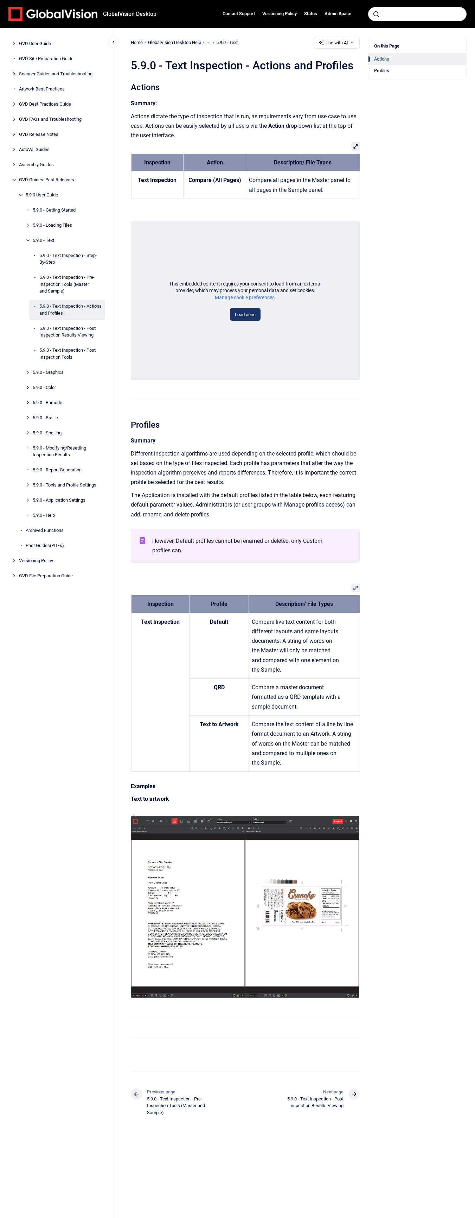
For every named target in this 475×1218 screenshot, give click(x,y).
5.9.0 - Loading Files (52, 225)
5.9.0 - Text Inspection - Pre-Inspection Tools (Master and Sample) (67, 284)
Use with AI (337, 42)
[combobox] (417, 14)
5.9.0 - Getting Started (54, 210)
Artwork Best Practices (42, 89)
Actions (381, 59)
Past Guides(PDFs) (45, 545)
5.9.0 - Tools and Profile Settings (64, 485)
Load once (245, 314)
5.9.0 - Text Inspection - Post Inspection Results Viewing (67, 332)
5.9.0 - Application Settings (59, 500)
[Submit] (376, 14)
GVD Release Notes (38, 134)
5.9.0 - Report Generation (57, 469)
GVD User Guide (35, 43)
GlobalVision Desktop (129, 14)
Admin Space (338, 13)
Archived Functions (45, 530)
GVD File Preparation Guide (46, 575)
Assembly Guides (36, 164)
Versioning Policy (279, 13)
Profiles (381, 70)
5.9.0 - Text (43, 240)
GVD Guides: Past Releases (46, 179)
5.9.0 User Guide (42, 194)
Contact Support (239, 13)
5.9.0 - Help (44, 515)
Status (310, 13)
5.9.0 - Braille (45, 417)
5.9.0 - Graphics (48, 372)
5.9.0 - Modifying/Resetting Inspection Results (59, 451)
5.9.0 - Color (44, 387)
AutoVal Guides (34, 149)
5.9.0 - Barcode (47, 402)
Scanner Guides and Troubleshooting (55, 73)
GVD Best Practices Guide (45, 104)
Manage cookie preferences (245, 297)
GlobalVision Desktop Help (174, 42)
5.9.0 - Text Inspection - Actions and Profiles (70, 309)
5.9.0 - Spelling (47, 432)
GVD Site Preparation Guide (46, 58)
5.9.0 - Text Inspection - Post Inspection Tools (67, 353)
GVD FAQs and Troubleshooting (50, 119)
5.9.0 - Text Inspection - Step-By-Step (68, 259)
